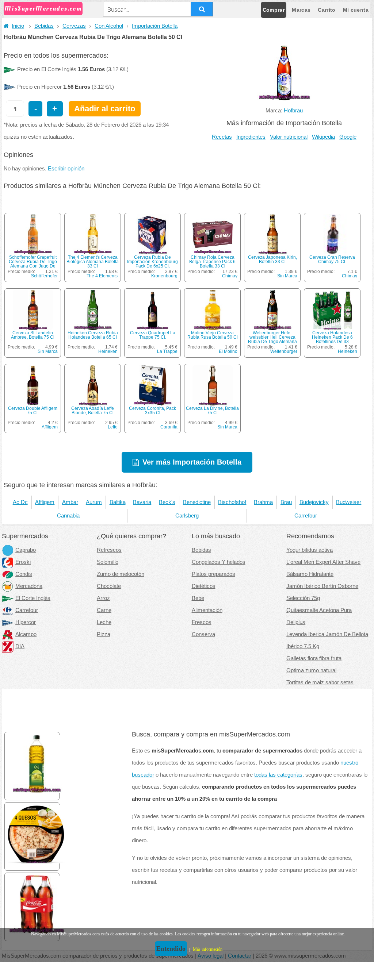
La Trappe (167, 351)
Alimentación (207, 610)
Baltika (118, 502)
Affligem (50, 427)
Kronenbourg (164, 276)
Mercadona (28, 586)
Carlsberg (187, 516)
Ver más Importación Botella (191, 462)
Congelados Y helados (218, 562)
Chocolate (109, 586)
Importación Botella (155, 26)
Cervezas (74, 26)
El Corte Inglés (32, 598)
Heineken (108, 351)
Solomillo (107, 562)
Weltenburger (283, 351)
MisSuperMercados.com (43, 8)
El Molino (228, 351)
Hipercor (25, 622)
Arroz (103, 598)
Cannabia (68, 516)
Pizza (103, 634)
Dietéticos (203, 586)
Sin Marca (287, 276)
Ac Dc (20, 502)
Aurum (94, 502)
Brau (286, 502)
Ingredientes (251, 137)
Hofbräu (293, 110)
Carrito (326, 10)
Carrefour (305, 516)
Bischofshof (232, 502)
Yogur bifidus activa (309, 550)
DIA (19, 646)
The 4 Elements (102, 276)
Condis (23, 574)
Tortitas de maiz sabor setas (320, 682)
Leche (104, 622)
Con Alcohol (109, 26)
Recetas (222, 137)
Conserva (203, 634)
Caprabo (25, 550)
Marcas (301, 10)
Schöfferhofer (44, 276)
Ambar (70, 502)
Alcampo (26, 634)
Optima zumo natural (311, 670)
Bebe (198, 598)
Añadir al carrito (104, 108)
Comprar (274, 10)
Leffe (113, 427)
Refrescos (109, 550)
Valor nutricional (289, 137)
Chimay (229, 276)
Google (347, 137)
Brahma (263, 502)
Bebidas (44, 26)
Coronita (169, 427)
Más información (207, 949)
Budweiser (348, 502)
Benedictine (197, 502)
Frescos (201, 622)
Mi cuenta (356, 10)
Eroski (23, 562)
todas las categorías (278, 775)
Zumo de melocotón (120, 574)
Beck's (167, 502)
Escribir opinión (66, 169)
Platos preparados (213, 574)
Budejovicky (314, 502)
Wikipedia (323, 137)
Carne (104, 610)
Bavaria (142, 502)
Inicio (18, 26)
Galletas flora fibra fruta (313, 658)
